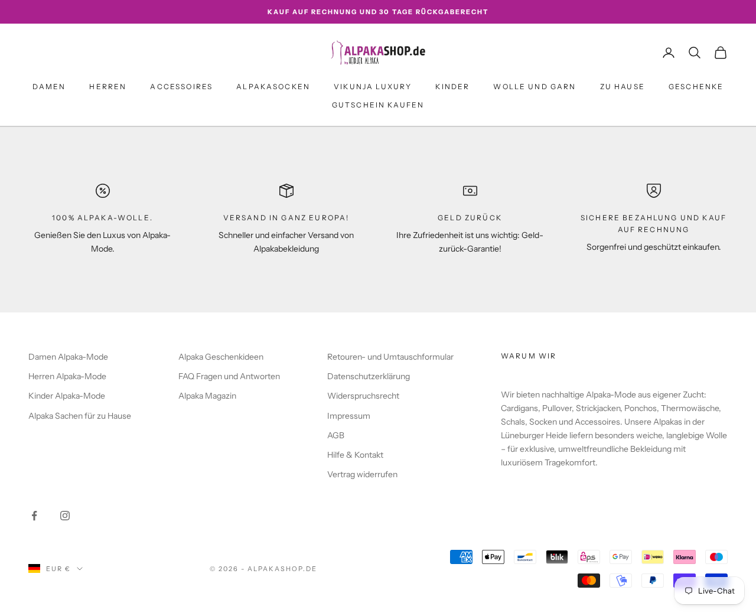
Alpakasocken (273, 86)
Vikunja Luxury (373, 86)
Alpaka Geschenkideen (220, 356)
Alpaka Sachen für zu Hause (79, 415)
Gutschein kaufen (378, 104)
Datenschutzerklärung (368, 376)
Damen (49, 86)
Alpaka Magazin (207, 395)
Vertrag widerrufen (362, 474)
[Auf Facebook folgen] (34, 516)
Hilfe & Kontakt (355, 454)
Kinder (452, 86)
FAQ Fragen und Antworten (229, 376)
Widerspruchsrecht (363, 395)
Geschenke (696, 86)
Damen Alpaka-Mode (68, 356)
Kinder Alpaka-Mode (66, 395)
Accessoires (181, 86)
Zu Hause (622, 86)
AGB (335, 435)
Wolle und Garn (534, 86)
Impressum (348, 415)
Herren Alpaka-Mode (67, 376)
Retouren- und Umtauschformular (390, 356)
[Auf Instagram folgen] (65, 516)
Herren (107, 86)
